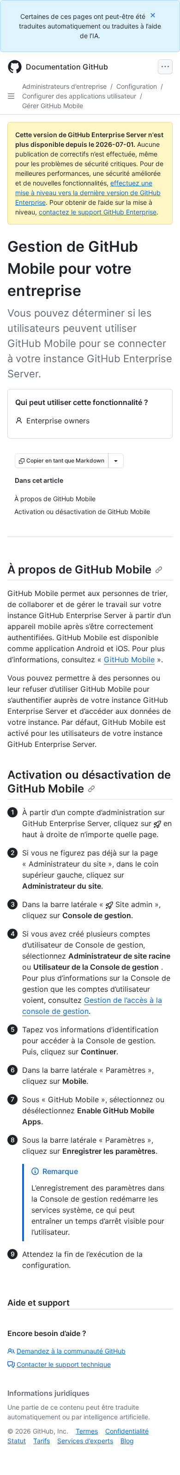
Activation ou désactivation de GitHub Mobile (89, 781)
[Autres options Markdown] (116, 460)
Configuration (136, 86)
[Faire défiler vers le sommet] (159, 1455)
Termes (87, 1431)
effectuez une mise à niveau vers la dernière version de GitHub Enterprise (88, 192)
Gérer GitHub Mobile (52, 106)
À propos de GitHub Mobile (79, 569)
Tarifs (41, 1441)
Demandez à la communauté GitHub (71, 1351)
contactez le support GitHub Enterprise (97, 212)
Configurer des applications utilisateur (79, 96)
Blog (127, 1441)
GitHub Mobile (129, 659)
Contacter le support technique (64, 1364)
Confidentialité (127, 1431)
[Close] (153, 15)
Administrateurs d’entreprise (64, 86)
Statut (16, 1441)
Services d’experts (85, 1441)
